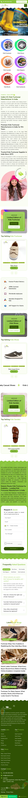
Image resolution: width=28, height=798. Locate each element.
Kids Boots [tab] (13, 572)
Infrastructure (4, 738)
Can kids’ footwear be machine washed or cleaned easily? (13, 603)
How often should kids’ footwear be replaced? (11, 610)
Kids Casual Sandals (14, 449)
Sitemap (3, 792)
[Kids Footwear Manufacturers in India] (7, 45)
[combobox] (7, 525)
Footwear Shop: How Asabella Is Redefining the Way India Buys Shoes (14, 645)
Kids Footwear (7, 53)
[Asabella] (4, 5)
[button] (12, 272)
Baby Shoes (14, 265)
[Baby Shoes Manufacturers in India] (14, 252)
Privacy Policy (9, 792)
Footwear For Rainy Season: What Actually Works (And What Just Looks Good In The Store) (13, 693)
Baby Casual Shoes (13, 369)
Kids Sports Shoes (5, 756)
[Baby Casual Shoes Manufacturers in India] (14, 356)
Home (2, 734)
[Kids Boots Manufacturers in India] (7, 78)
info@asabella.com (8, 775)
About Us (3, 736)
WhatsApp (13, 796)
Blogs (2, 743)
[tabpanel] (14, 594)
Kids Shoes (21, 53)
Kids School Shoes (5, 758)
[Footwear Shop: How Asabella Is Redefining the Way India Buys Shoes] (14, 634)
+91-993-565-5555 (7, 1)
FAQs (2, 740)
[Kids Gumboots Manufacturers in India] (21, 78)
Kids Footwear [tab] (6, 569)
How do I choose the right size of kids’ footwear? (13, 596)
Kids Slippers (21, 70)
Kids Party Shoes (5, 762)
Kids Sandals (7, 70)
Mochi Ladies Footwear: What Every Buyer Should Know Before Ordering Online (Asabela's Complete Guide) (13, 668)
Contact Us (3, 745)
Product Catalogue (21, 1)
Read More (14, 268)
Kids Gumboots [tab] (21, 572)
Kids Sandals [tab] (22, 569)
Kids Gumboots (21, 87)
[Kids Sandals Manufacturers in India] (7, 61)
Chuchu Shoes (4, 765)
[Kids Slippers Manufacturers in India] (21, 61)
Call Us (4, 796)
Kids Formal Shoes (5, 760)
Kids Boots (7, 87)
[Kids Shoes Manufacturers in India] (21, 45)
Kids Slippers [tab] (6, 572)
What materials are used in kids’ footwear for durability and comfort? (13, 579)
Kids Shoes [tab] (14, 569)
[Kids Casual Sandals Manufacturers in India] (14, 435)
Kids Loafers (17, 385)
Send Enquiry (14, 223)
